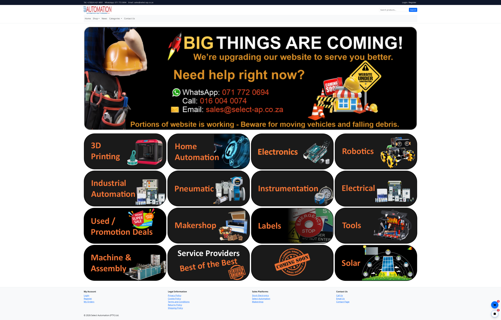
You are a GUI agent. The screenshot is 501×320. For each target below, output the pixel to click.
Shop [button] (95, 18)
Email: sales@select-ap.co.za (140, 2)
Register (88, 298)
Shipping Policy (175, 308)
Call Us (339, 295)
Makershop (257, 301)
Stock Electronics (260, 295)
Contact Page (342, 301)
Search (413, 10)
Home (88, 18)
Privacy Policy (174, 295)
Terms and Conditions (179, 301)
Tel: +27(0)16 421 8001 (93, 2)
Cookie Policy (174, 298)
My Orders (89, 301)
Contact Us (129, 18)
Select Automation (261, 298)
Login (86, 295)
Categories (114, 18)
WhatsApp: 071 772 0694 (115, 2)
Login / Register (409, 2)
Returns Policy (175, 304)
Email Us (340, 298)
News (104, 18)
